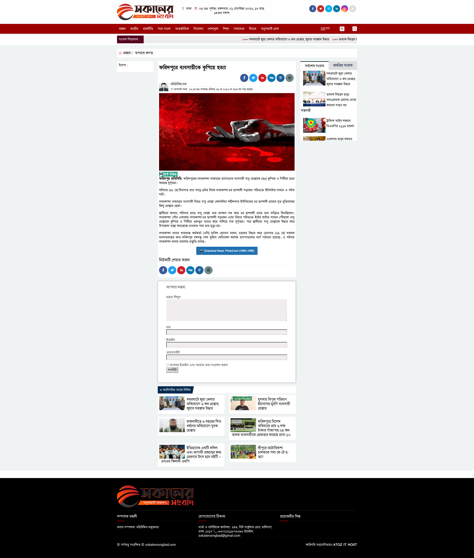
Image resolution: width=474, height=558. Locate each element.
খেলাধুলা (213, 29)
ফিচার (252, 29)
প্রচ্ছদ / (127, 53)
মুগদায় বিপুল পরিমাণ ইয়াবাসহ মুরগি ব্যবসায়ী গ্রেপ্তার (274, 404)
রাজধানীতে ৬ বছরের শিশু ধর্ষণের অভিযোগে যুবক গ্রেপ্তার (204, 426)
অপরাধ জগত (144, 53)
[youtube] (344, 8)
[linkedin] (336, 8)
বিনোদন (198, 29)
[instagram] (328, 8)
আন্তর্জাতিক (182, 29)
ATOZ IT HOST (345, 545)
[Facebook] (244, 78)
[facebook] (312, 8)
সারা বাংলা (164, 29)
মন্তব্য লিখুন (173, 297)
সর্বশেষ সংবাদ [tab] (314, 66)
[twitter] (320, 8)
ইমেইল (170, 340)
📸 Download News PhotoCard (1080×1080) (227, 251)
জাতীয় (134, 29)
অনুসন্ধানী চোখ (270, 29)
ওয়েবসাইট (173, 352)
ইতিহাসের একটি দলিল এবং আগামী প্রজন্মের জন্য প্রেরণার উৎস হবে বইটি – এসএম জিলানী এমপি (191, 455)
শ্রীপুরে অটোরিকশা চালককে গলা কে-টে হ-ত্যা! (273, 452)
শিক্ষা (226, 29)
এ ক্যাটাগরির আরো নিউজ (175, 390)
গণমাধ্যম (239, 29)
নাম (168, 327)
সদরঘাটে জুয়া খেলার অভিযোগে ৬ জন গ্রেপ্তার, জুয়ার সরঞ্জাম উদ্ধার (274, 39)
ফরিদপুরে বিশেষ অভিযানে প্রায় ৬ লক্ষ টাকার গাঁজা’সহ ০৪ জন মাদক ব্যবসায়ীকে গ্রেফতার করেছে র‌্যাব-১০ (261, 428)
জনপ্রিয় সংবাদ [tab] (343, 65)
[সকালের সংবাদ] (145, 12)
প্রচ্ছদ (122, 29)
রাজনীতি (148, 29)
